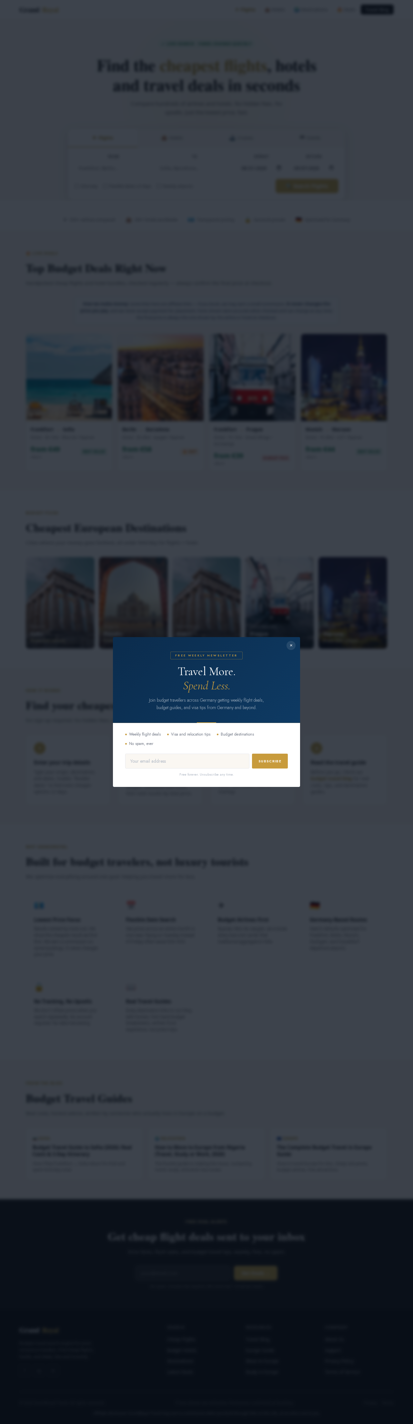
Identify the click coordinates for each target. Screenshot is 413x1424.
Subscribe (269, 761)
